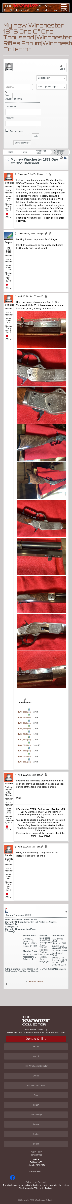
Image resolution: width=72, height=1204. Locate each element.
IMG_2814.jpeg (24, 734)
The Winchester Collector (36, 1066)
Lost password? (22, 143)
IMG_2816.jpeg (24, 717)
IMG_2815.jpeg (24, 740)
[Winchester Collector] (36, 7)
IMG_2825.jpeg (24, 762)
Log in (36, 1144)
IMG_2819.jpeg (24, 745)
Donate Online (36, 1038)
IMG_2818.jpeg (24, 723)
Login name (11, 106)
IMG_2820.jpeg (24, 751)
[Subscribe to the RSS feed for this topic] (65, 157)
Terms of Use (36, 1155)
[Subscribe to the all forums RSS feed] (6, 911)
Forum (24, 152)
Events (36, 1076)
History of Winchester (36, 1085)
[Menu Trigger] (63, 6)
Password (10, 118)
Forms (36, 1124)
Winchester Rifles (41, 152)
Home (10, 152)
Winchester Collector (44, 1200)
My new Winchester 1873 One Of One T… (59, 152)
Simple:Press (36, 981)
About (36, 1056)
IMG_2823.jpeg (24, 756)
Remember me (16, 131)
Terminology (36, 1114)
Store (36, 1095)
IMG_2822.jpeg (24, 728)
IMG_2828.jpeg (24, 712)
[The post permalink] (46, 174)
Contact (36, 1134)
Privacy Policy (36, 1152)
